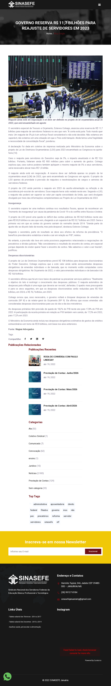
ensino (32, 458)
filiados (44, 510)
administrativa (40, 504)
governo (55, 510)
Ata (30, 428)
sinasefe (48, 522)
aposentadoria (57, 504)
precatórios (43, 516)
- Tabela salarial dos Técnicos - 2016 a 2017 (24, 617)
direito (71, 504)
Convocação (34, 451)
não (72, 510)
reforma (56, 516)
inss (65, 510)
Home (49, 33)
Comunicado (34, 443)
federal (33, 510)
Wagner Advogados (24, 329)
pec (32, 516)
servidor (67, 516)
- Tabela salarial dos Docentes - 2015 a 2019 (25, 622)
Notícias (33, 473)
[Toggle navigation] (99, 5)
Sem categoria (35, 488)
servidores (35, 522)
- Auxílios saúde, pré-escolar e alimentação (24, 627)
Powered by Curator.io (93, 660)
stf (58, 522)
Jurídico (32, 466)
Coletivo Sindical (37, 436)
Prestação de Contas (39, 480)
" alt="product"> (35, 360)
